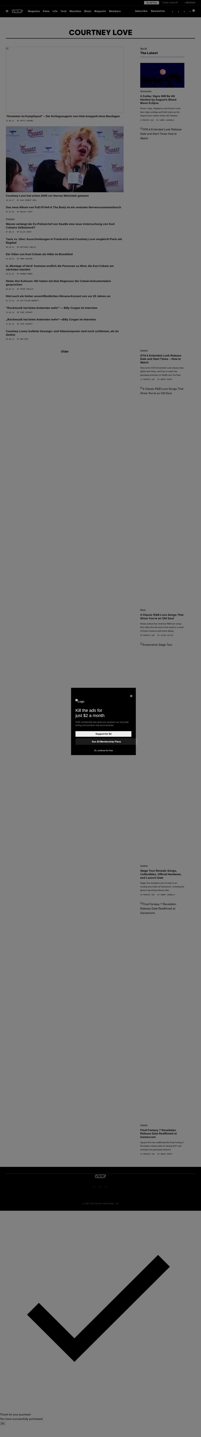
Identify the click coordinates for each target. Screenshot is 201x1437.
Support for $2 (103, 734)
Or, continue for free (103, 750)
